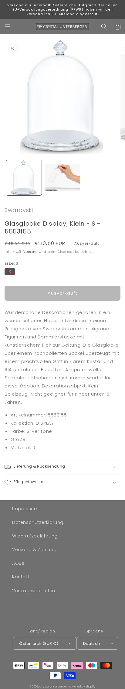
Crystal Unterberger (53, 686)
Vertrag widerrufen (33, 591)
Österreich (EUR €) (38, 643)
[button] (7, 26)
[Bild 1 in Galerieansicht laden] (24, 177)
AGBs (18, 563)
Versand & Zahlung (34, 550)
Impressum (25, 509)
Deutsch (91, 643)
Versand (30, 252)
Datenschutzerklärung (37, 522)
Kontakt (21, 577)
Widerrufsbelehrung (35, 536)
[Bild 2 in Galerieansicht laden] (62, 177)
